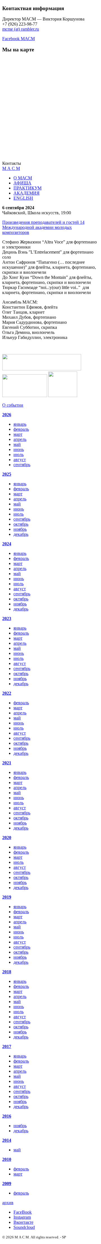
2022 (6, 693)
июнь (18, 449)
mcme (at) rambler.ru (20, 29)
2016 (6, 1116)
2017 (6, 1046)
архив (7, 1202)
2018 (6, 971)
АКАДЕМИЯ (26, 193)
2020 (6, 837)
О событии (12, 405)
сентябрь (21, 464)
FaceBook (22, 1212)
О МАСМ (22, 178)
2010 (6, 1159)
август (19, 459)
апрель (19, 439)
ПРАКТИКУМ (27, 188)
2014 (6, 1140)
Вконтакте (23, 1222)
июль (18, 454)
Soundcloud (24, 1227)
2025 (6, 474)
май (17, 444)
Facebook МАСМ (18, 38)
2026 (6, 414)
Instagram (22, 1217)
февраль (21, 429)
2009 (6, 1183)
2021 (6, 762)
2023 (6, 618)
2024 (6, 543)
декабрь (20, 534)
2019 (6, 897)
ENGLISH (23, 198)
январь (19, 424)
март (17, 434)
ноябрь (20, 529)
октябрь (20, 524)
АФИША (22, 183)
